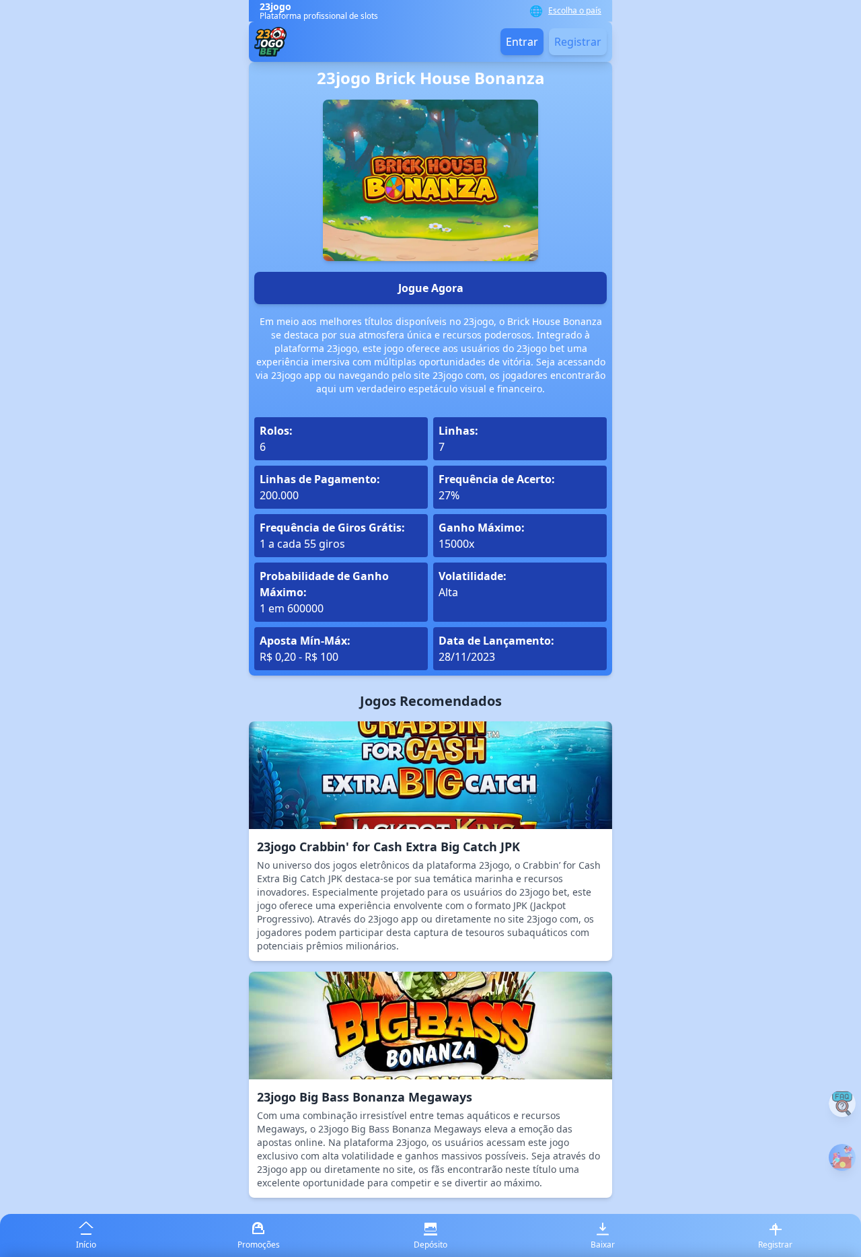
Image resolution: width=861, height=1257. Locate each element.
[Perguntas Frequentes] (842, 1103)
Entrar (522, 41)
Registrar (577, 41)
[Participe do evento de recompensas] (842, 1157)
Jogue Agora (430, 288)
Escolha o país (574, 10)
